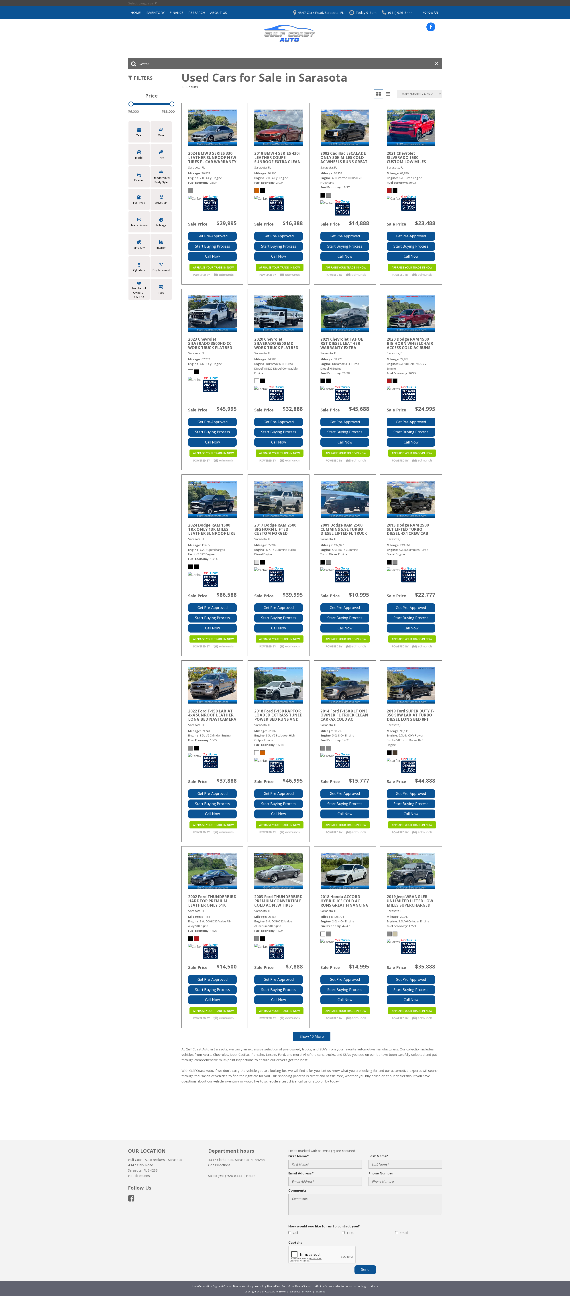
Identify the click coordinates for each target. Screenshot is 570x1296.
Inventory (155, 12)
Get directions (139, 1175)
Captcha (295, 1242)
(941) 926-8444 (230, 1175)
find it (303, 1070)
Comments (297, 1190)
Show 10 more (312, 1036)
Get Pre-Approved (212, 236)
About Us (218, 12)
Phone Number (380, 1173)
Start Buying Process (212, 246)
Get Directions (219, 1165)
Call (295, 1232)
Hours (251, 1175)
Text (350, 1232)
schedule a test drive (280, 1081)
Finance (176, 12)
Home (135, 12)
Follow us (431, 12)
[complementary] (556, 1282)
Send (365, 1269)
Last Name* (378, 1156)
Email (404, 1232)
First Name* (298, 1156)
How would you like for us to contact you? (324, 1226)
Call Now (212, 256)
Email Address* (301, 1173)
